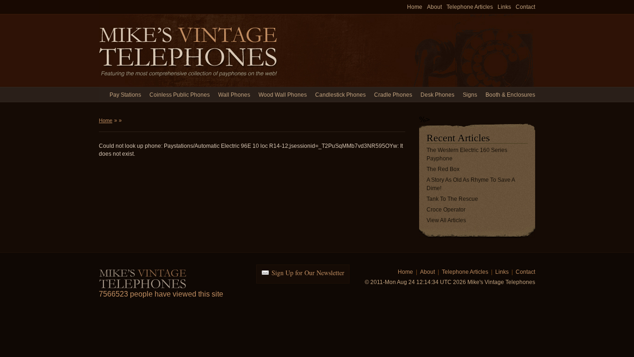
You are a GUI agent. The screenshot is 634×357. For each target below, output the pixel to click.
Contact (525, 7)
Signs (470, 95)
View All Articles (446, 220)
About (434, 7)
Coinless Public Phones (179, 95)
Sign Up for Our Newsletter (308, 272)
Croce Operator (446, 209)
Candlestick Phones (340, 95)
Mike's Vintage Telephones (189, 50)
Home (414, 7)
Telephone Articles (469, 7)
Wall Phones (234, 95)
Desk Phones (437, 95)
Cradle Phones (393, 95)
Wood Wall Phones (283, 95)
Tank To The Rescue (452, 199)
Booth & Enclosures (510, 95)
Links (504, 7)
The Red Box (443, 169)
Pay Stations (125, 95)
